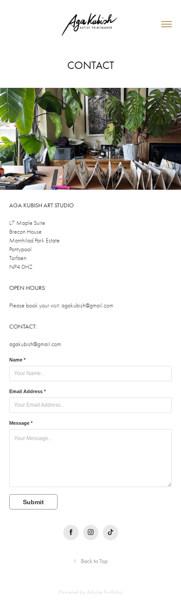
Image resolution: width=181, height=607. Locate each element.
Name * (17, 359)
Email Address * (27, 391)
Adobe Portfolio (105, 592)
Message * (21, 423)
